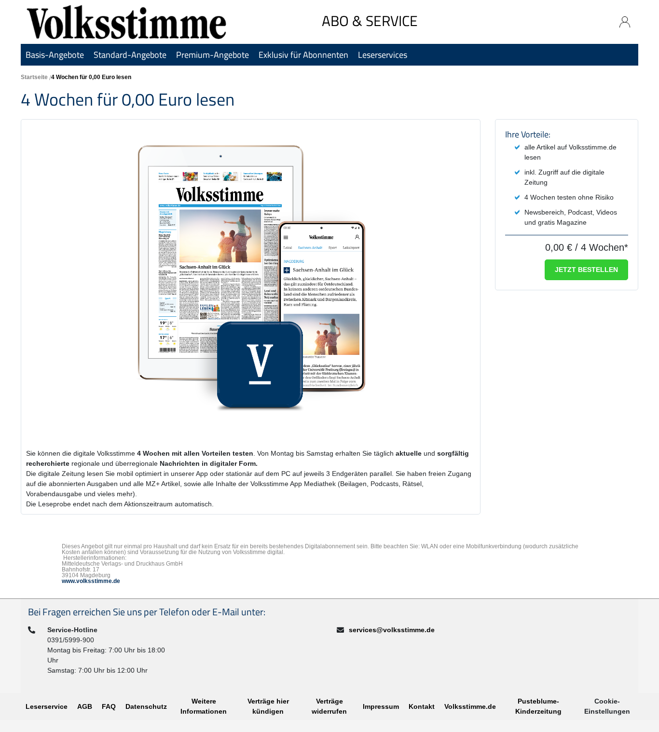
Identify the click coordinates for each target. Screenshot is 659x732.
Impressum (381, 706)
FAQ (109, 706)
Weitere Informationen (203, 706)
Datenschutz (146, 706)
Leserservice (47, 706)
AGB (84, 706)
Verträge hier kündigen (268, 706)
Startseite (34, 77)
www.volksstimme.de (91, 581)
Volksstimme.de (470, 706)
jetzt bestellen (586, 269)
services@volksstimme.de (392, 630)
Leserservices (382, 54)
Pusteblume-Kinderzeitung (538, 706)
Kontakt (422, 706)
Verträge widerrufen (329, 706)
